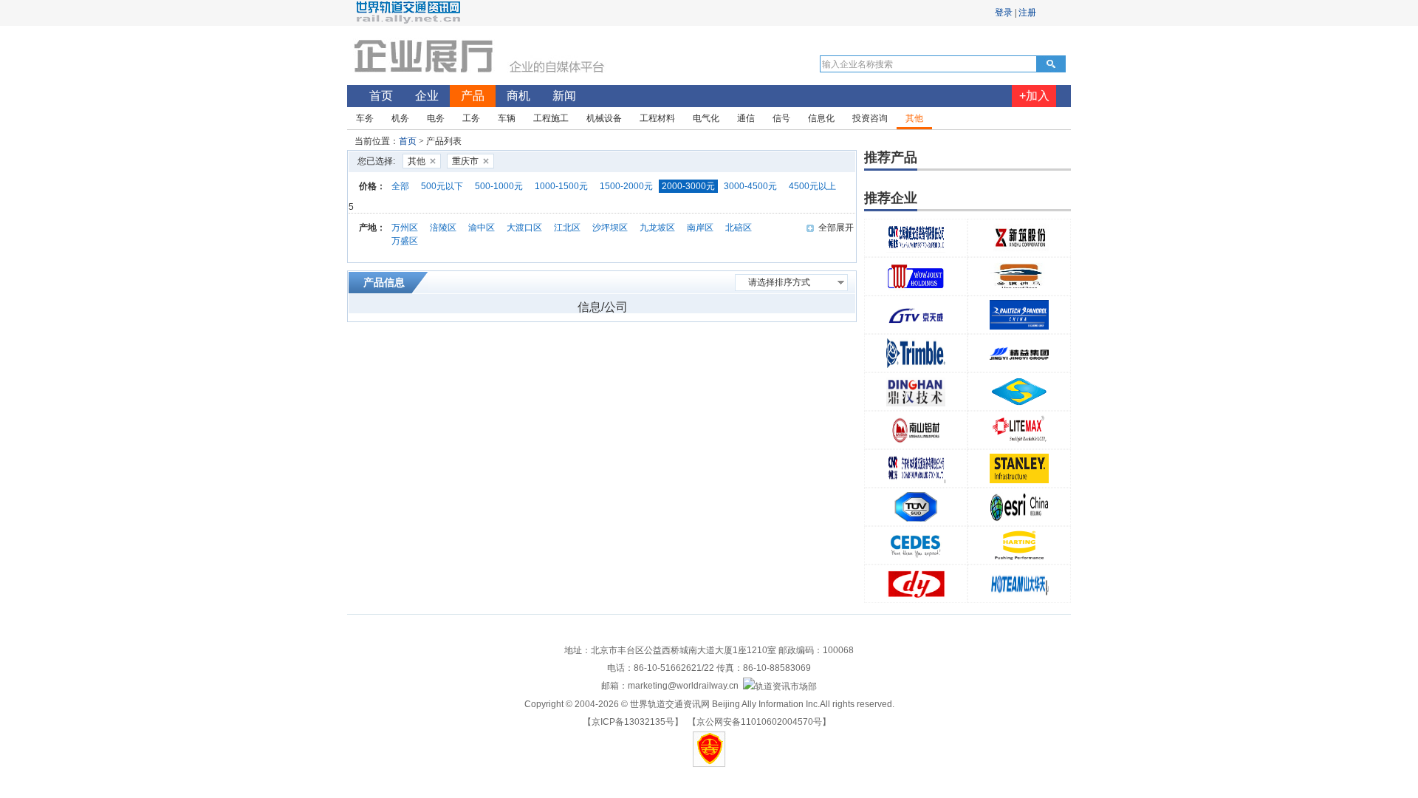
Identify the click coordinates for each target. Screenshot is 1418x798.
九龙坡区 (657, 227)
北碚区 (738, 227)
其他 (416, 161)
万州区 (404, 227)
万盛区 (404, 241)
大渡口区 (524, 227)
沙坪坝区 (610, 227)
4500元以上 (812, 186)
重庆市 (465, 161)
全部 (400, 186)
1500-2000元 (626, 186)
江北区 (567, 227)
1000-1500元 (561, 186)
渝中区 (481, 227)
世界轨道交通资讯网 (670, 704)
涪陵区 (443, 227)
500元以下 (442, 186)
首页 (408, 141)
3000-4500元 (750, 186)
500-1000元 (499, 186)
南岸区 (700, 227)
